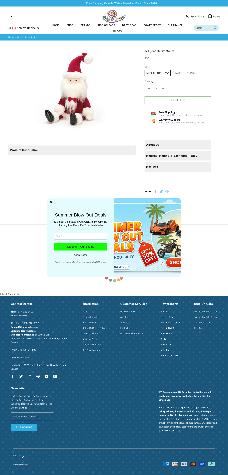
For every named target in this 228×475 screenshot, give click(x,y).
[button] (51, 202)
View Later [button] (80, 255)
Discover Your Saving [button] (80, 246)
